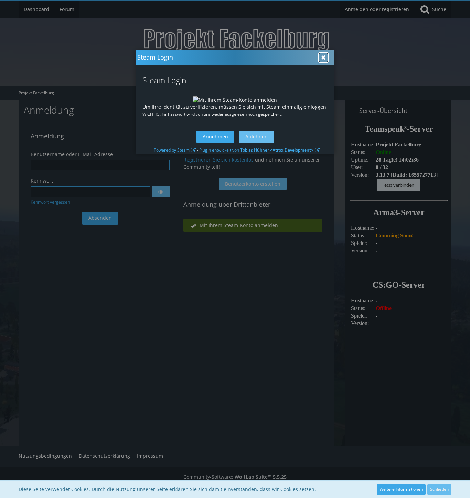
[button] (323, 57)
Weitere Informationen (401, 489)
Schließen (439, 489)
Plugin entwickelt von (256, 150)
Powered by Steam (172, 150)
